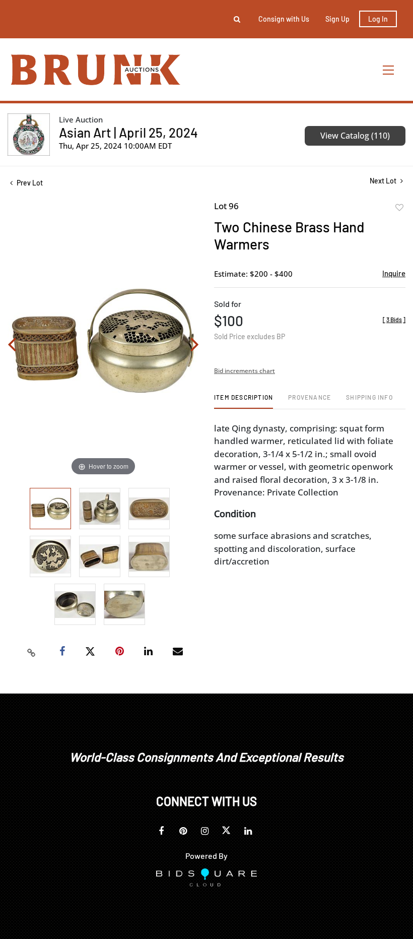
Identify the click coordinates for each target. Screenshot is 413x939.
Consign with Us (283, 19)
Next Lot (384, 180)
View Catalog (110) (355, 135)
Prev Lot (29, 182)
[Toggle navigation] (389, 69)
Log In (378, 19)
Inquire (393, 273)
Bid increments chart (244, 370)
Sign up (337, 19)
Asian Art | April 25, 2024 (128, 132)
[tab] (243, 401)
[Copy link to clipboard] (32, 652)
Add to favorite (399, 207)
